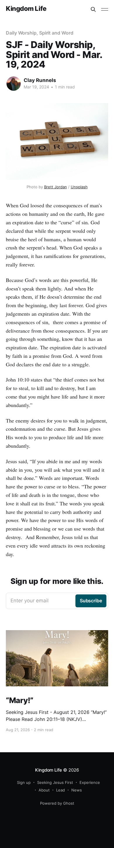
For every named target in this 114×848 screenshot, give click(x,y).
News (76, 790)
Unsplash (79, 186)
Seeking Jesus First (55, 782)
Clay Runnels (40, 80)
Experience (90, 782)
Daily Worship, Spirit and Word (39, 33)
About (44, 790)
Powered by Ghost (57, 803)
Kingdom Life (26, 9)
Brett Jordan (55, 186)
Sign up (24, 782)
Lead (60, 790)
